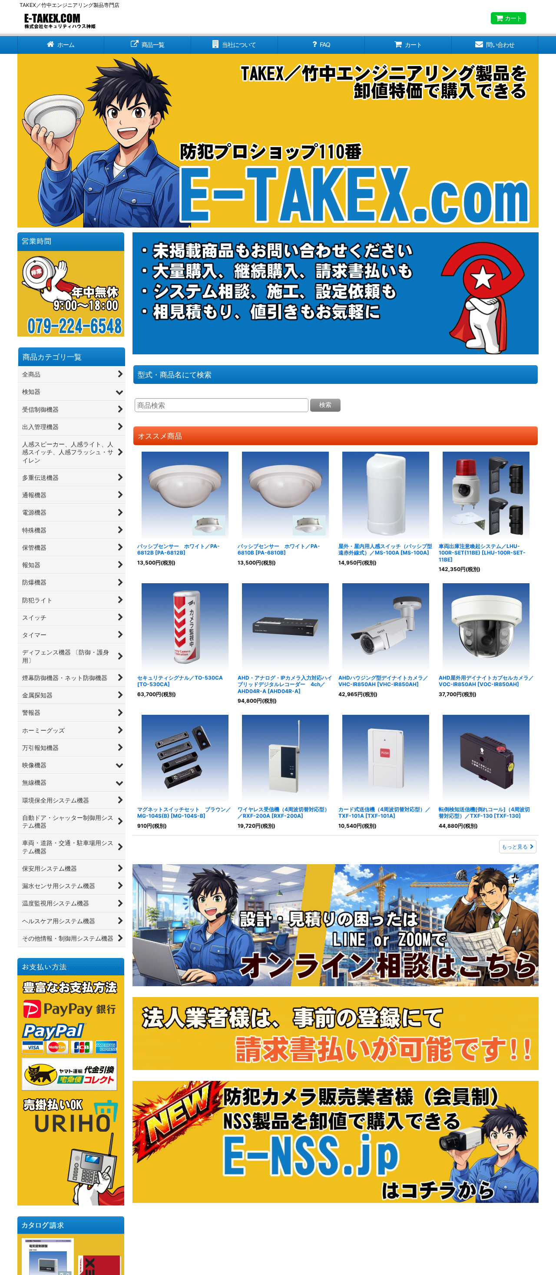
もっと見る (515, 846)
